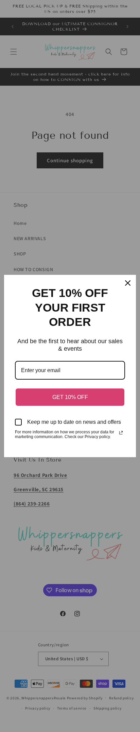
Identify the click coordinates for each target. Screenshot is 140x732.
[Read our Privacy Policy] (121, 433)
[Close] (128, 283)
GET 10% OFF (70, 397)
